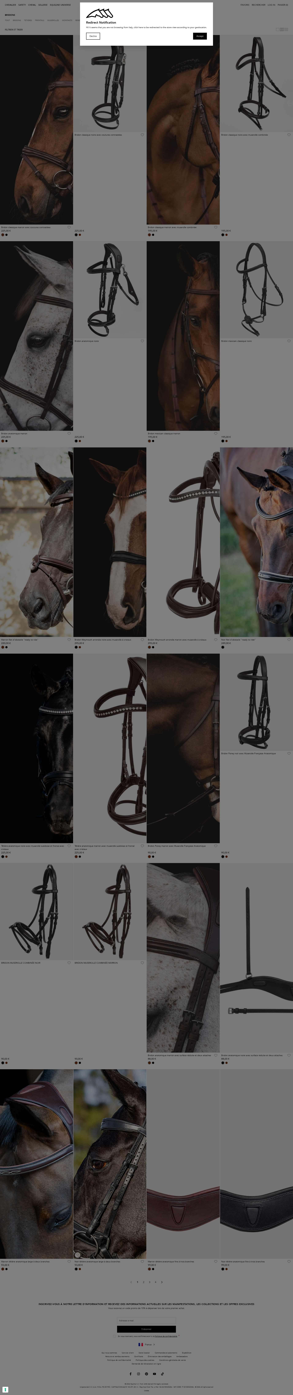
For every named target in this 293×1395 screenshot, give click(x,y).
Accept (200, 36)
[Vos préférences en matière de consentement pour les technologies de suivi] (5, 1390)
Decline (93, 36)
